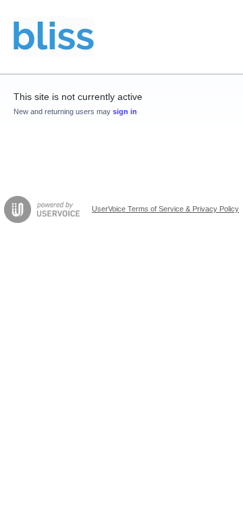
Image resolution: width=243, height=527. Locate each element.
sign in (125, 111)
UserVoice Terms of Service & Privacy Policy (165, 209)
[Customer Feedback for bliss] (54, 37)
